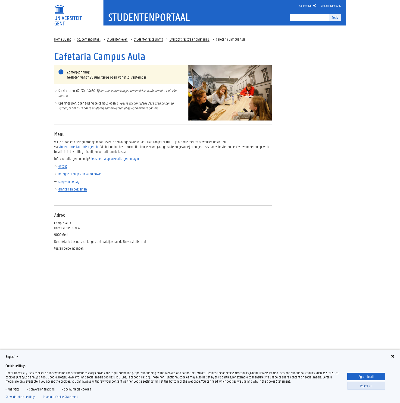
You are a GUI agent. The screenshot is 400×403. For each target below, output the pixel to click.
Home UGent (62, 39)
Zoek (334, 17)
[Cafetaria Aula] (230, 92)
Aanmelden (305, 5)
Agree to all (366, 376)
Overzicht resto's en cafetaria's (189, 39)
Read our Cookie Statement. (61, 397)
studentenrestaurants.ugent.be (79, 146)
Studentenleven (117, 39)
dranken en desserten (72, 189)
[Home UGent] (68, 12)
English (10, 356)
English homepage (331, 5)
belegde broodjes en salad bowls (79, 173)
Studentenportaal (88, 39)
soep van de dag (68, 181)
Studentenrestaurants (148, 39)
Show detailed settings (20, 397)
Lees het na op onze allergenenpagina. (116, 158)
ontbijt (62, 166)
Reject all (366, 385)
